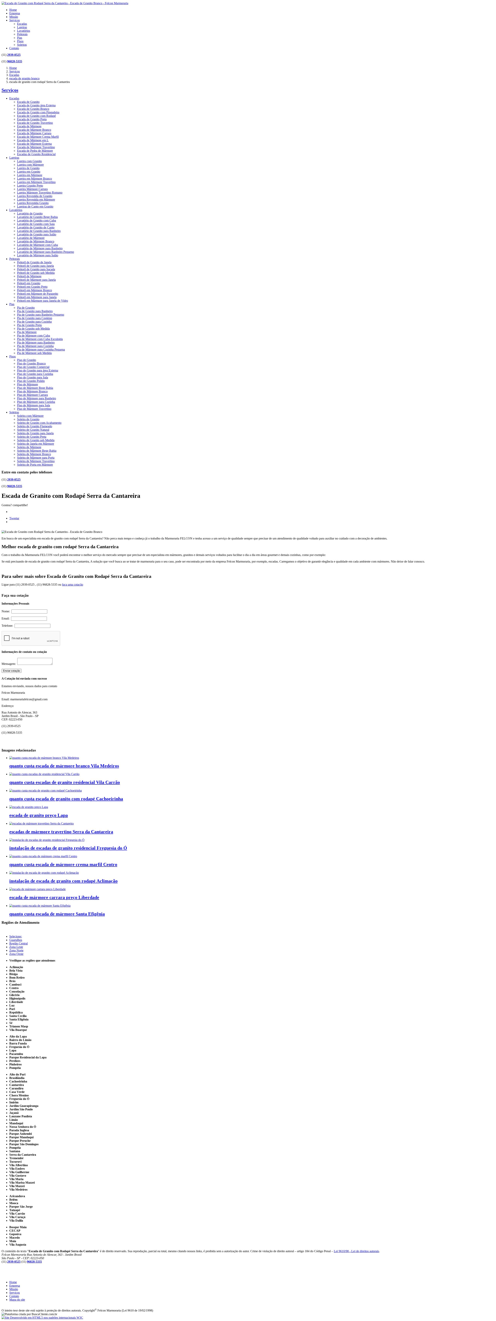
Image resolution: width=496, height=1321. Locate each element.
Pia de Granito (26, 307)
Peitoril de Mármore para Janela (36, 279)
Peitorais (22, 34)
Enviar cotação (11, 670)
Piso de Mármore (27, 384)
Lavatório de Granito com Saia (36, 224)
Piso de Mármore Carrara (32, 394)
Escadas (22, 23)
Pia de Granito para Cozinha (34, 321)
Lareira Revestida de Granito (34, 196)
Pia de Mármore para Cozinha (35, 346)
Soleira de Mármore (29, 447)
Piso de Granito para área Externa (37, 370)
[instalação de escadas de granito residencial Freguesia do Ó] (46, 840)
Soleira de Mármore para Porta (35, 457)
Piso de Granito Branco (31, 363)
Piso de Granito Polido (31, 381)
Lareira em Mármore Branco (34, 178)
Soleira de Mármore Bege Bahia (36, 450)
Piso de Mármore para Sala (33, 405)
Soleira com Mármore (30, 415)
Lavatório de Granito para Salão (36, 234)
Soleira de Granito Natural (33, 429)
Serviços (14, 20)
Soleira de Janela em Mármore (35, 443)
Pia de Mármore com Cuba (33, 335)
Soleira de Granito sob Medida (35, 440)
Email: (6, 618)
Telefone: (8, 625)
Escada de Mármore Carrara (34, 133)
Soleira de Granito (28, 419)
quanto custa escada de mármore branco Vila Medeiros (64, 765)
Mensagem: (9, 663)
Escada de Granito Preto (32, 119)
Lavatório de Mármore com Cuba (37, 244)
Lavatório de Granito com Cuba (36, 220)
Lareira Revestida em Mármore (36, 199)
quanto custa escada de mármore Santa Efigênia (57, 913)
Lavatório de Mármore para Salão (37, 255)
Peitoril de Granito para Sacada (36, 269)
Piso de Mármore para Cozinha (36, 401)
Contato (14, 48)
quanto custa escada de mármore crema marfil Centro (63, 864)
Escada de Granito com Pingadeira (38, 112)
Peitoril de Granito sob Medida (36, 272)
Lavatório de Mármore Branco (35, 241)
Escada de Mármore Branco (34, 129)
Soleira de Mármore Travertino (36, 461)
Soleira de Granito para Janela (35, 433)
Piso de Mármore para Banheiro (36, 398)
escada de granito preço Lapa (38, 815)
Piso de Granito (26, 360)
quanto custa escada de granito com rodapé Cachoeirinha (66, 798)
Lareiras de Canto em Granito (35, 206)
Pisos (20, 41)
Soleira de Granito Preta (31, 436)
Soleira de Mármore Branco (34, 454)
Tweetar (14, 518)
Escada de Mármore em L (33, 140)
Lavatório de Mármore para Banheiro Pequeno (45, 251)
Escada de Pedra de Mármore (35, 150)
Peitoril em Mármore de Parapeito (37, 293)
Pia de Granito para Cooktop (34, 318)
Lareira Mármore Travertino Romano (39, 192)
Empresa (14, 13)
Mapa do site (17, 1299)
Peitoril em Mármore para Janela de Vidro (42, 300)
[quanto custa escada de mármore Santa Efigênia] (40, 905)
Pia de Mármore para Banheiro (36, 342)
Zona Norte (16, 950)
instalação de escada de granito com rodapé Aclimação (63, 880)
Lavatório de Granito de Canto (35, 227)
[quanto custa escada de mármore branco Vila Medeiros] (44, 757)
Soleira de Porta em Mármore (35, 464)
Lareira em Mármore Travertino (36, 182)
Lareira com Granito (29, 161)
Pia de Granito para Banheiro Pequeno (40, 314)
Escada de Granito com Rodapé (36, 115)
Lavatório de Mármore (31, 238)
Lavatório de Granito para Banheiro (39, 231)
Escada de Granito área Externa (36, 105)
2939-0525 (14, 54)
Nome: (6, 611)
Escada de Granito (28, 101)
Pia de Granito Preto (29, 325)
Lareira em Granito (28, 171)
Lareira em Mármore (29, 175)
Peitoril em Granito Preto (32, 286)
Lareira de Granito (28, 168)
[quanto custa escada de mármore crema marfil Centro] (43, 856)
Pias (19, 37)
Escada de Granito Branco (33, 108)
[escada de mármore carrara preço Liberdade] (37, 889)
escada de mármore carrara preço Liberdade (54, 897)
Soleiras (22, 44)
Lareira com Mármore (30, 164)
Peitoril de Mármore (29, 276)
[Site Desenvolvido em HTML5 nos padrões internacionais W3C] (42, 1317)
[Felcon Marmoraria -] (65, 3)
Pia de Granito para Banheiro (35, 311)
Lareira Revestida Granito (33, 203)
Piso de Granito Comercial (33, 367)
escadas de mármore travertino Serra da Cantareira (61, 831)
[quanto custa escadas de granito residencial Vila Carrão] (44, 774)
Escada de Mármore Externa (34, 143)
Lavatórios (23, 30)
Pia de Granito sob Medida (33, 328)
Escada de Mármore (29, 126)
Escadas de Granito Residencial (36, 154)
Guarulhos (15, 940)
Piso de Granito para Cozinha (35, 374)
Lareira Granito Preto (30, 185)
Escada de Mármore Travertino (36, 147)
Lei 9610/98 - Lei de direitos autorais (356, 1251)
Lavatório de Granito (30, 213)
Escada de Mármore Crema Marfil (38, 136)
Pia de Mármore (27, 332)
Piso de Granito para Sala (32, 377)
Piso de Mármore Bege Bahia (35, 387)
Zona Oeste (16, 954)
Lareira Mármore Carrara (32, 189)
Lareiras (22, 27)
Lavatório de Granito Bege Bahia (37, 217)
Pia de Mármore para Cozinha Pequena (41, 349)
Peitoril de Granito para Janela (35, 265)
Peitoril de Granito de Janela (34, 262)
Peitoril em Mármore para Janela (37, 297)
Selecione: (15, 936)
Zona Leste (16, 947)
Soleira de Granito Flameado (34, 426)
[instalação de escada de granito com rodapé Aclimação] (44, 872)
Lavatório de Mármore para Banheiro (40, 248)
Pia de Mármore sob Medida (34, 353)
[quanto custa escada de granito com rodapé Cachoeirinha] (45, 790)
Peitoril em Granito (28, 283)
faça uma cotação (72, 584)
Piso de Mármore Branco (32, 391)
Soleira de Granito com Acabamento (39, 422)
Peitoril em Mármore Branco (34, 290)
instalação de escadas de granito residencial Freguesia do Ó (68, 848)
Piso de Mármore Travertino (34, 408)
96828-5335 (14, 61)
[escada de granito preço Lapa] (28, 807)
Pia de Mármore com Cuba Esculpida (40, 339)
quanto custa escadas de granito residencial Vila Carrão (64, 782)
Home (13, 9)
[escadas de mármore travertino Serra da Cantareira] (41, 823)
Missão (13, 16)
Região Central (18, 943)
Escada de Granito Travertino (35, 122)
